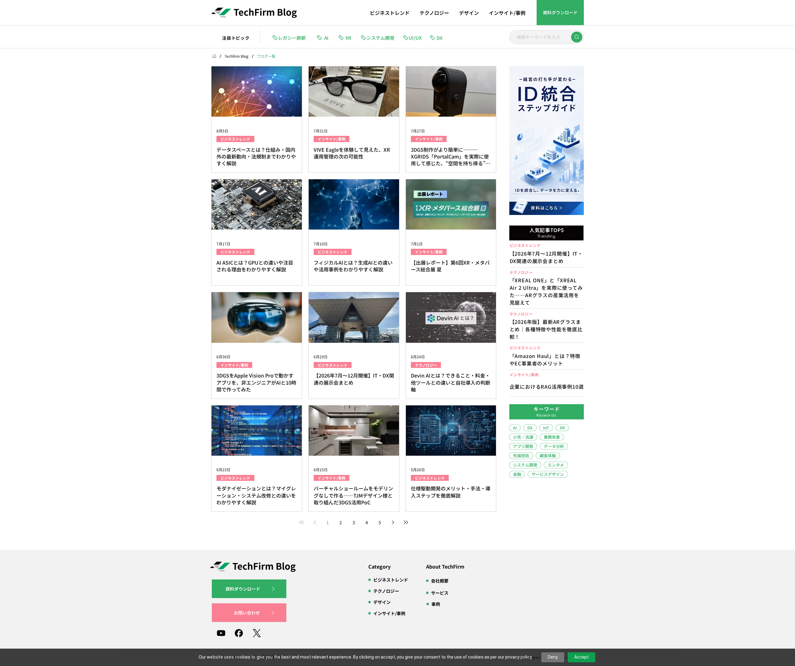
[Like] (576, 37)
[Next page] (392, 522)
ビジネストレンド (235, 138)
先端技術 (521, 455)
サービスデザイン (548, 474)
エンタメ (556, 465)
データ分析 (554, 446)
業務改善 (552, 437)
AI (515, 428)
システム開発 (525, 465)
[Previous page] (314, 522)
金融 (517, 474)
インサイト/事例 (331, 138)
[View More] (546, 289)
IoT (546, 428)
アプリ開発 (523, 446)
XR (562, 428)
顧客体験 (548, 455)
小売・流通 (523, 437)
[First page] (301, 522)
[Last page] (405, 522)
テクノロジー (426, 365)
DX (530, 428)
